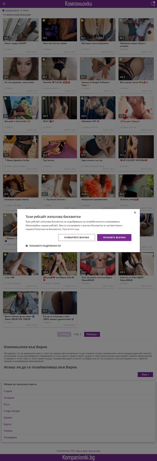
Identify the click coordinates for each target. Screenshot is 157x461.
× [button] (135, 212)
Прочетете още (70, 229)
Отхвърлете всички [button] (76, 237)
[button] (43, 245)
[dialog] (78, 230)
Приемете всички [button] (114, 237)
